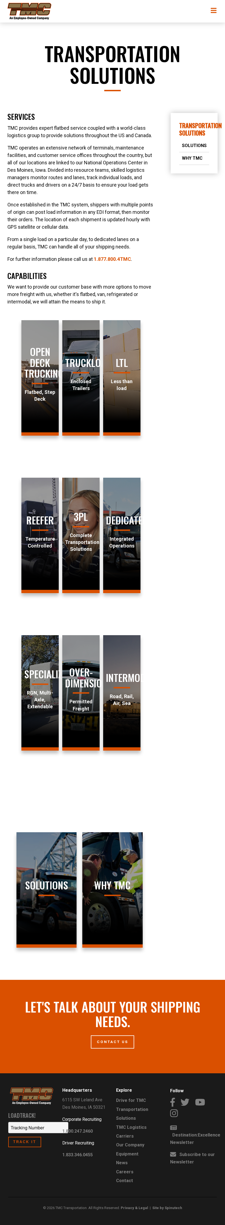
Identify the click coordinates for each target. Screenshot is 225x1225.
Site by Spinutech (167, 1208)
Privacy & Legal (134, 1208)
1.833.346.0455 (77, 1154)
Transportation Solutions (200, 129)
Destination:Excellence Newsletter (195, 1138)
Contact (124, 1180)
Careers (124, 1171)
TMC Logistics (131, 1127)
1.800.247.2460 (77, 1131)
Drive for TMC (131, 1100)
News (122, 1162)
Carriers (125, 1136)
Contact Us (112, 1041)
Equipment (127, 1154)
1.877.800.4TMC (112, 259)
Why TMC (192, 158)
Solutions (194, 145)
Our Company (130, 1144)
